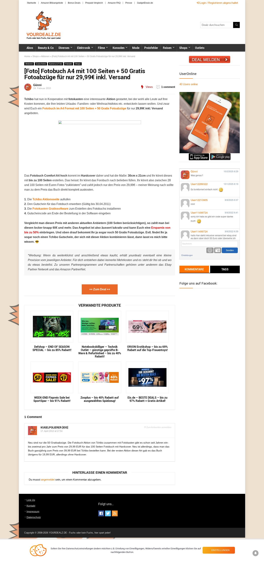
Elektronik (83, 48)
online (188, 84)
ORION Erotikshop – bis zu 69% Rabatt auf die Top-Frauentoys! (147, 348)
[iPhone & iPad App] (199, 154)
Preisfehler (151, 48)
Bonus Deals (74, 3)
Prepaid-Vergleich (94, 3)
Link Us (31, 499)
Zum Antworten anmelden (158, 427)
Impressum (33, 511)
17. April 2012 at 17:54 (51, 431)
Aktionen (45, 56)
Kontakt (31, 505)
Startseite (31, 3)
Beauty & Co (46, 48)
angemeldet (48, 479)
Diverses (64, 48)
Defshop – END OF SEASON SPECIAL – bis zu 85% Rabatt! (52, 348)
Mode (135, 48)
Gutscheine (41, 64)
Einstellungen (187, 255)
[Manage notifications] (255, 553)
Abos (30, 48)
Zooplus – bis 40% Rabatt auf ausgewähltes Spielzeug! (99, 399)
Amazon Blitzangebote (52, 3)
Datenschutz (34, 517)
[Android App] (220, 154)
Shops (183, 48)
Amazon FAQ (114, 3)
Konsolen (118, 48)
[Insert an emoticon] (210, 250)
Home (27, 56)
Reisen (167, 48)
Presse (128, 3)
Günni (37, 85)
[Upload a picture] (217, 250)
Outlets (199, 48)
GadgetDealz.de (145, 3)
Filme (101, 48)
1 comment (168, 86)
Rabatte (68, 64)
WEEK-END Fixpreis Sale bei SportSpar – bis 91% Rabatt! (51, 399)
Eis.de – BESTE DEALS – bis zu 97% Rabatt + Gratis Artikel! (147, 399)
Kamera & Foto (55, 64)
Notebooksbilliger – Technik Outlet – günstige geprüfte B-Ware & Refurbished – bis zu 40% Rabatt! (99, 351)
